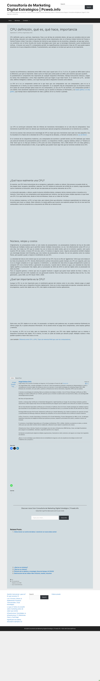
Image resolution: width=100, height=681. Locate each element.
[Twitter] (88, 383)
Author (12, 378)
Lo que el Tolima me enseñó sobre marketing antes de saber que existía (16, 609)
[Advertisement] (50, 218)
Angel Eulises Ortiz (25, 381)
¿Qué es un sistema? (21, 567)
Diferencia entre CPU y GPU (28, 339)
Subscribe (64, 517)
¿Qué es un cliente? (20, 569)
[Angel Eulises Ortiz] (14, 387)
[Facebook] (86, 383)
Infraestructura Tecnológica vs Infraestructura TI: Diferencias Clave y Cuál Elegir (16, 615)
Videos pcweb (56, 594)
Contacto (25, 20)
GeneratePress (71, 628)
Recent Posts (18, 378)
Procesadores (15, 581)
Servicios (17, 20)
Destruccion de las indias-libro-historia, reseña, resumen (33, 573)
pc (12, 579)
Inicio (10, 20)
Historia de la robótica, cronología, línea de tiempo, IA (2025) (34, 571)
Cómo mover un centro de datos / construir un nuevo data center (35, 532)
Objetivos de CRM (16, 583)
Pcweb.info (65, 383)
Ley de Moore (82, 135)
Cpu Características (17, 584)
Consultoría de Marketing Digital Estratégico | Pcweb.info (34, 7)
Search (63, 4)
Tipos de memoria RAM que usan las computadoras (54, 339)
